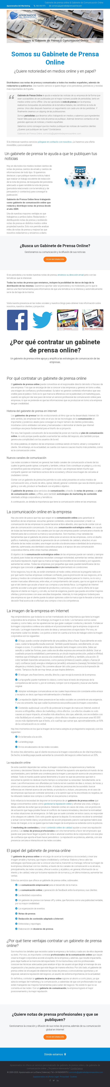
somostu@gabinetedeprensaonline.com (66, 6)
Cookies (73, 1077)
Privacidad (64, 1077)
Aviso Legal (54, 1077)
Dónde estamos (54, 1054)
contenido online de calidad (59, 827)
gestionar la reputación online (58, 804)
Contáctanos (77, 1068)
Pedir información (55, 259)
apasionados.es (41, 1077)
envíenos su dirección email (71, 275)
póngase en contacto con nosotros (55, 142)
